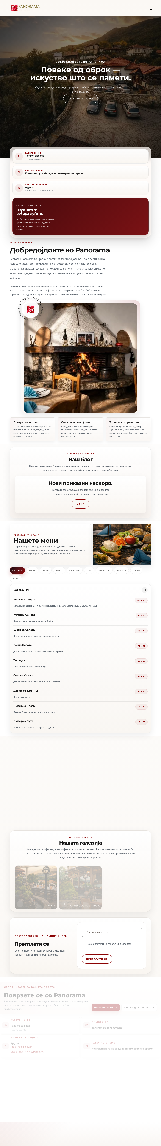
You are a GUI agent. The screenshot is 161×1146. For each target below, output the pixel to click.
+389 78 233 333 (34, 155)
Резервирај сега (80, 102)
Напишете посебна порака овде (31, 796)
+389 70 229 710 (18, 1027)
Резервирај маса (105, 1005)
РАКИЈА (121, 570)
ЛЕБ (89, 570)
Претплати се (97, 959)
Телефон (63, 769)
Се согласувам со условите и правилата (109, 944)
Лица (105, 769)
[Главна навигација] (152, 8)
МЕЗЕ (32, 570)
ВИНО (15, 578)
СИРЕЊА (74, 570)
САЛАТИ (17, 570)
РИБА (45, 570)
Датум (18, 783)
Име (17, 769)
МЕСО (59, 570)
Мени (80, 504)
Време (62, 783)
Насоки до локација (137, 1005)
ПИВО (136, 570)
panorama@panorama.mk (107, 1025)
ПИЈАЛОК (104, 570)
